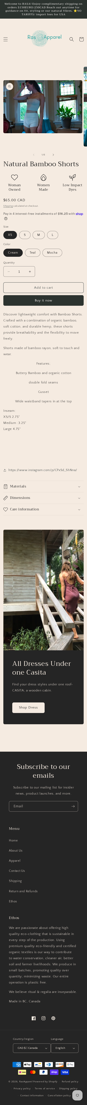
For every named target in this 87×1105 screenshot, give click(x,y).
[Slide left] (34, 155)
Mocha (52, 253)
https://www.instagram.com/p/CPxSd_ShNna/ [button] (42, 470)
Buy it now (43, 300)
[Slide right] (53, 155)
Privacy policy (22, 1088)
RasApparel (26, 1081)
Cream (13, 253)
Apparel (14, 861)
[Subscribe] (73, 806)
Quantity (9, 262)
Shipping (8, 206)
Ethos (13, 901)
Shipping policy (68, 1088)
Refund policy (70, 1081)
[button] (5, 39)
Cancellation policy (59, 1095)
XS (10, 235)
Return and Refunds (23, 891)
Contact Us (17, 871)
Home (13, 840)
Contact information (32, 1095)
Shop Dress (28, 707)
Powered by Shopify (45, 1081)
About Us (16, 851)
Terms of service (45, 1088)
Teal (33, 253)
